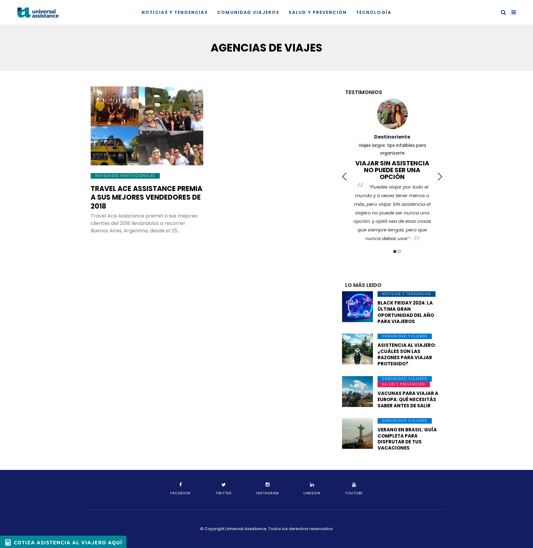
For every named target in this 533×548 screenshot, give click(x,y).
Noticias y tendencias (175, 12)
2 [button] (399, 251)
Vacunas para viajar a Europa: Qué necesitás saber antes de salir (408, 399)
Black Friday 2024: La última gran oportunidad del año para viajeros (406, 312)
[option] (392, 165)
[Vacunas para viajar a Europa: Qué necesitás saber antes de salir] (357, 391)
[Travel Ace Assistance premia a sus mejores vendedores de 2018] (147, 125)
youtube (354, 493)
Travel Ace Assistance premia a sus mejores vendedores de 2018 (146, 197)
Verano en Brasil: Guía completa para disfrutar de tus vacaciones (407, 438)
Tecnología (373, 12)
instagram (267, 493)
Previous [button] (344, 176)
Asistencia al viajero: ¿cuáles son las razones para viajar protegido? (407, 354)
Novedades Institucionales (125, 175)
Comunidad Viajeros (248, 12)
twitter (224, 493)
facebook (180, 493)
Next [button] (440, 176)
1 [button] (394, 251)
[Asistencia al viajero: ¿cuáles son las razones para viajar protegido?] (357, 349)
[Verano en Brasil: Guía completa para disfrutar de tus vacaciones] (357, 433)
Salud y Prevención (318, 12)
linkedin (312, 493)
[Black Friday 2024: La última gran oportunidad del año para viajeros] (357, 306)
